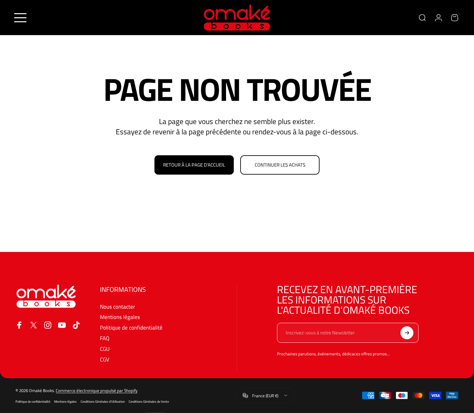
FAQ (104, 338)
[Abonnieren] (406, 332)
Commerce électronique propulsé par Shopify (96, 390)
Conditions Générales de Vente (149, 401)
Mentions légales (120, 317)
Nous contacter (117, 306)
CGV (104, 359)
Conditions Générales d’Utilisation (103, 401)
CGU (105, 349)
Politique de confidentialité (131, 327)
